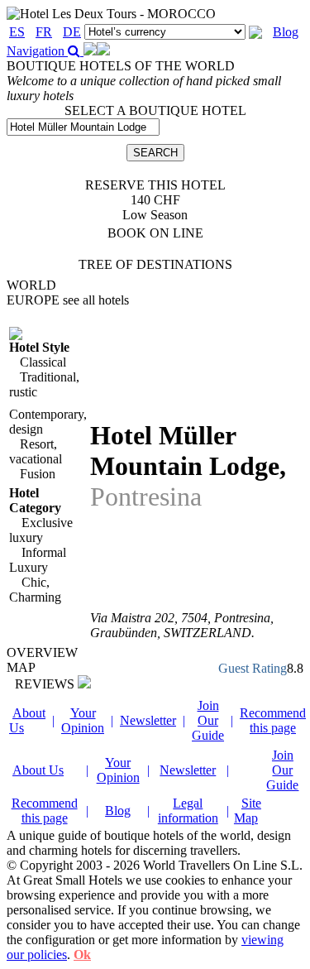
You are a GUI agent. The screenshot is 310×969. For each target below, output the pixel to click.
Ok (82, 954)
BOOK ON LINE (155, 233)
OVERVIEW (42, 652)
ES (17, 32)
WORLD (31, 285)
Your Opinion (82, 720)
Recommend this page (273, 720)
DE (72, 32)
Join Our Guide (208, 720)
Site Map (247, 810)
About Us (38, 770)
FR (44, 32)
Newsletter (148, 720)
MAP (21, 667)
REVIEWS (46, 684)
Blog (285, 32)
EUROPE (68, 300)
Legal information (188, 810)
